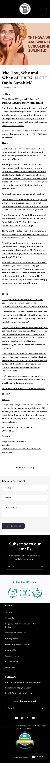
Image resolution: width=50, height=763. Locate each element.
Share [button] (7, 94)
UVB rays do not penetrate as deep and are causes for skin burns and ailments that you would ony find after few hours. (24, 379)
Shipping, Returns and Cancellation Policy (22, 625)
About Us (9, 618)
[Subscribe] (42, 567)
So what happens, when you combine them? (23, 194)
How (5, 143)
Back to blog (26, 467)
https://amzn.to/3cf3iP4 (14, 441)
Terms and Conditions (15, 633)
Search (8, 612)
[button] (3, 9)
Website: (6, 445)
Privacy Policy (11, 639)
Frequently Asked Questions (18, 644)
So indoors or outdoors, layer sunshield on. (23, 388)
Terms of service (13, 656)
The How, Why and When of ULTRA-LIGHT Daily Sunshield (22, 101)
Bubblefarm (21, 757)
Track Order (10, 667)
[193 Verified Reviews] (25, 750)
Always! (5, 399)
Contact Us (10, 650)
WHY (5, 293)
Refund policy (11, 662)
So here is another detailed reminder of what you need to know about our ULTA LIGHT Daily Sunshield (24, 134)
